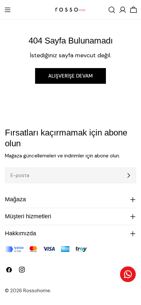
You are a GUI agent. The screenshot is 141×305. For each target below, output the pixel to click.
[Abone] (128, 175)
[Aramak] (111, 9)
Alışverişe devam (70, 76)
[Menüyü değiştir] (7, 9)
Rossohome (36, 290)
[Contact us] (128, 274)
